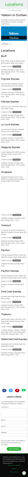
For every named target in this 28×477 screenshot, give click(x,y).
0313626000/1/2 (17, 326)
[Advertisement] (14, 198)
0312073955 (16, 237)
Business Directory (14, 465)
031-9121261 (16, 159)
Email (3, 426)
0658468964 (17, 134)
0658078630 (17, 349)
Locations (14, 4)
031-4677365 (16, 66)
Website (3, 432)
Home (8, 10)
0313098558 (16, 89)
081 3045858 (16, 112)
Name (3, 420)
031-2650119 (16, 281)
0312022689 (16, 215)
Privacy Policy (14, 472)
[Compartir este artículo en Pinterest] (17, 390)
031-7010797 (16, 302)
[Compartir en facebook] (4, 390)
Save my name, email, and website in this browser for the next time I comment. (13, 443)
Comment (5, 407)
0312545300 (16, 260)
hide (9, 44)
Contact (14, 468)
